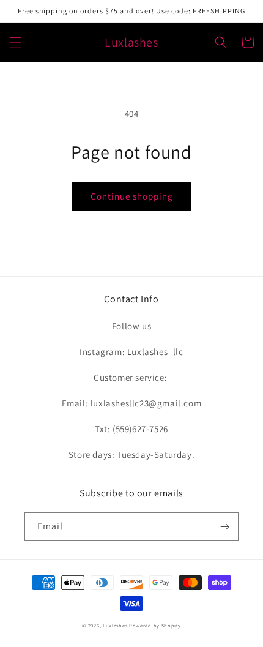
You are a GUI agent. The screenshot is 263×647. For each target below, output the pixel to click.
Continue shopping (132, 196)
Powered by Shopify (155, 625)
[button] (15, 42)
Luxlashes (115, 625)
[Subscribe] (224, 526)
